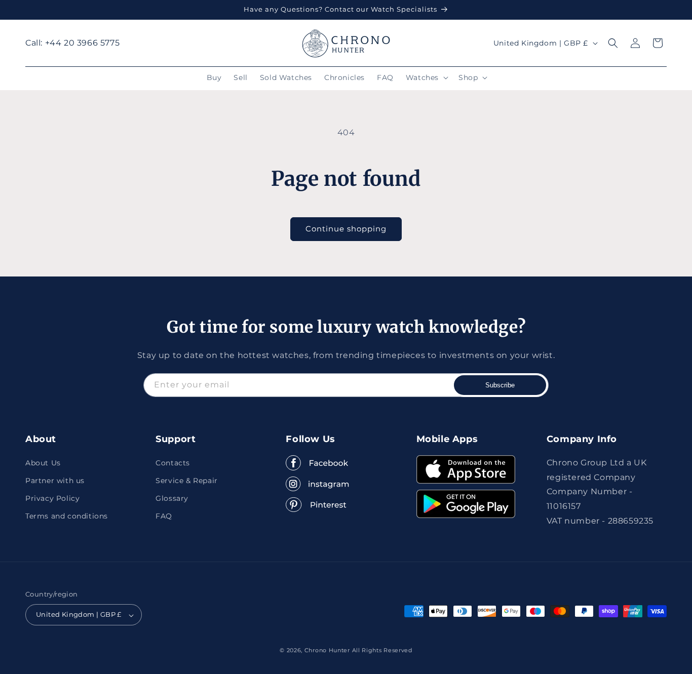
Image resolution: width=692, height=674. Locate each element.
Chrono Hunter (328, 650)
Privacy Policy (52, 498)
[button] (426, 77)
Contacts (173, 462)
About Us (43, 462)
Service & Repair (187, 480)
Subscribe (500, 385)
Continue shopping (346, 228)
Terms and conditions (66, 516)
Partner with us (55, 480)
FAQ (164, 516)
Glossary (172, 498)
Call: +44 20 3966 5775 (72, 43)
